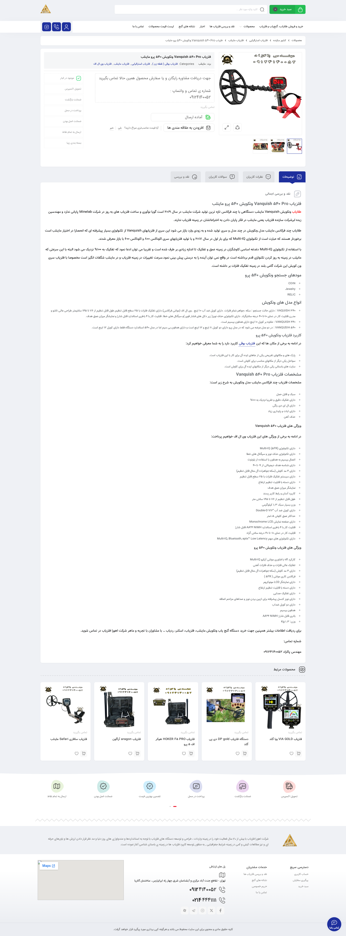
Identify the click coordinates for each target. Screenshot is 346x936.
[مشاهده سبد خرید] (300, 10)
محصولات (297, 41)
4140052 (202, 890)
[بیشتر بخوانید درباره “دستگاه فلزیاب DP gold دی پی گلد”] (244, 753)
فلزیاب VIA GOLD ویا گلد (286, 739)
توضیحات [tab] (288, 177)
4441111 (204, 900)
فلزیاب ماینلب (236, 41)
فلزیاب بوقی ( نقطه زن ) (165, 64)
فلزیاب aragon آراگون (127, 739)
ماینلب (202, 64)
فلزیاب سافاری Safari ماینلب (68, 739)
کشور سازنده (279, 41)
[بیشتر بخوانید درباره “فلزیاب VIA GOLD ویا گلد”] (298, 753)
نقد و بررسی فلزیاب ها (255, 874)
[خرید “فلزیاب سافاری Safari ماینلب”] (83, 753)
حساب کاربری (301, 874)
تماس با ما (261, 893)
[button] (175, 806)
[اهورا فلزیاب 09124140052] (45, 10)
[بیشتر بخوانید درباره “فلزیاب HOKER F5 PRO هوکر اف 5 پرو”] (191, 753)
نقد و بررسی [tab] (182, 177)
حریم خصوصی (259, 887)
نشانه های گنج (259, 880)
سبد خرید (303, 887)
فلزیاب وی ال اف (102, 64)
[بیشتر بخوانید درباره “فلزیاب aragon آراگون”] (137, 753)
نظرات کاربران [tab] (255, 177)
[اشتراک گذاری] (237, 127)
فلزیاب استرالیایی (258, 41)
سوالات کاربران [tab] (218, 177)
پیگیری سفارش (300, 880)
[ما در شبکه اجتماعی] (46, 26)
